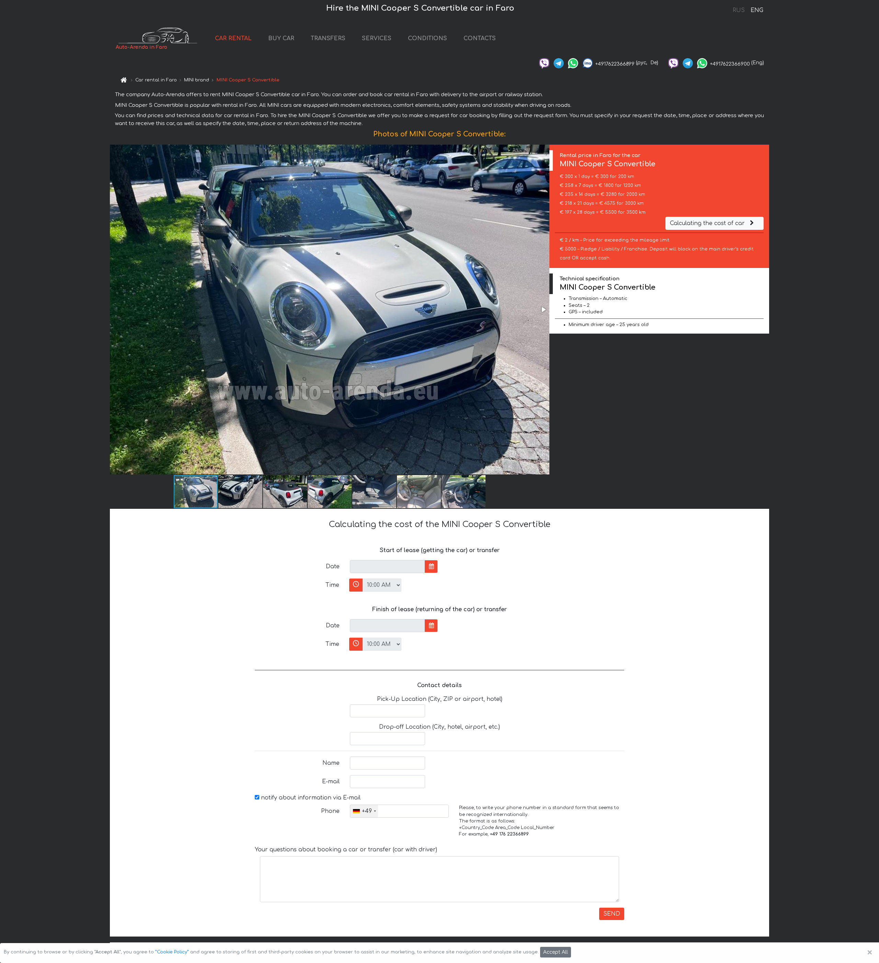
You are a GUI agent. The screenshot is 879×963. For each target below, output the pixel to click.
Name (331, 763)
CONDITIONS (427, 38)
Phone (330, 811)
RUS (739, 10)
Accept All (555, 952)
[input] (387, 566)
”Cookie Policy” (172, 952)
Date (333, 566)
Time (332, 585)
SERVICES (376, 38)
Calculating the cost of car (708, 223)
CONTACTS (480, 38)
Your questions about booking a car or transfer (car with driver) (346, 850)
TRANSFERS (328, 38)
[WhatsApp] (573, 62)
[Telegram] (558, 62)
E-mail (331, 782)
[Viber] (544, 62)
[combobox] (364, 811)
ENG (757, 10)
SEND (611, 914)
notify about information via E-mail (310, 798)
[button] (543, 309)
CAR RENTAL (233, 38)
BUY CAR (281, 38)
